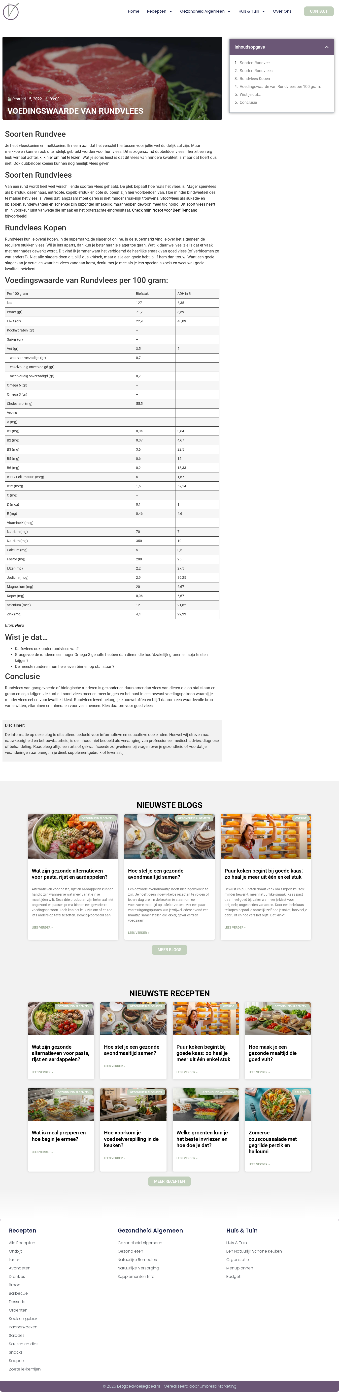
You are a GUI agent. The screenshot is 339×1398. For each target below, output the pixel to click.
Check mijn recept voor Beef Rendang (164, 210)
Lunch (14, 1259)
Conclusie (248, 102)
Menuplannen (239, 1268)
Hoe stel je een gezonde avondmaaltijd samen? (155, 874)
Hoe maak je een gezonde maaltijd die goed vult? (273, 1053)
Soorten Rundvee (255, 62)
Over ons (282, 11)
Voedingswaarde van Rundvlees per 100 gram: (280, 86)
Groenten (18, 1310)
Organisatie (237, 1259)
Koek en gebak (23, 1318)
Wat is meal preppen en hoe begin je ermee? (59, 1136)
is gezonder (108, 687)
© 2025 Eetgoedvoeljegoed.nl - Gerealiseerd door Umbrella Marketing (169, 1386)
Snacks (16, 1352)
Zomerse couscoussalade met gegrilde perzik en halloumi (273, 1142)
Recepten (156, 11)
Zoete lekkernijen (25, 1369)
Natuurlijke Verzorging (138, 1268)
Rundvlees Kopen (255, 78)
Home (133, 11)
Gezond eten (130, 1251)
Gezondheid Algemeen (202, 11)
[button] (327, 47)
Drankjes (17, 1276)
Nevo (19, 625)
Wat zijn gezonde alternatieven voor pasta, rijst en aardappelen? (69, 874)
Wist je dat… (250, 94)
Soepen (16, 1361)
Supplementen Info (136, 1276)
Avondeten (20, 1268)
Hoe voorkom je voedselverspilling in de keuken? (131, 1139)
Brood (15, 1285)
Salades (17, 1335)
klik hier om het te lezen (59, 157)
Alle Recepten (22, 1243)
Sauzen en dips (23, 1344)
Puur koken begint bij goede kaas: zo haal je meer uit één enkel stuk (264, 874)
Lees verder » (42, 927)
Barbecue (18, 1293)
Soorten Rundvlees (256, 70)
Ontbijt (15, 1251)
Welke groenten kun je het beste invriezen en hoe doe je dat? (202, 1139)
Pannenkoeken (23, 1327)
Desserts (17, 1302)
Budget (233, 1276)
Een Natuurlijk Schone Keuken (254, 1251)
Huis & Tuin (248, 11)
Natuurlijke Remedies (137, 1259)
